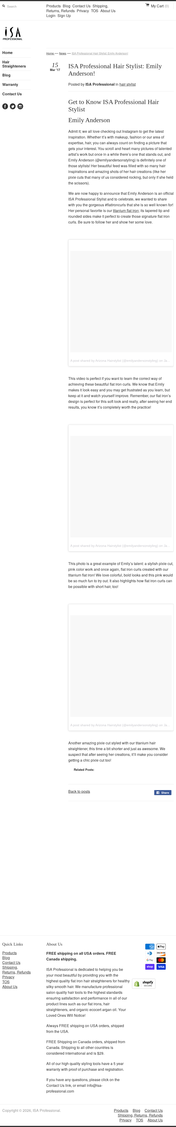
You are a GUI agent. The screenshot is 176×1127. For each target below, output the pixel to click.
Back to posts (79, 791)
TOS (94, 10)
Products (53, 5)
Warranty (10, 84)
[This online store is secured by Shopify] (143, 987)
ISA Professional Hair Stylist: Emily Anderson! (100, 53)
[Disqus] (110, 870)
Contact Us (81, 5)
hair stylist (127, 84)
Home (7, 52)
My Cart (160, 5)
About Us (108, 10)
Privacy (83, 10)
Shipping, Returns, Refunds (16, 970)
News (62, 53)
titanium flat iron (126, 210)
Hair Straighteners (14, 64)
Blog (66, 5)
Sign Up (64, 15)
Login (50, 15)
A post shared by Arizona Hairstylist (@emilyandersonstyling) (114, 360)
